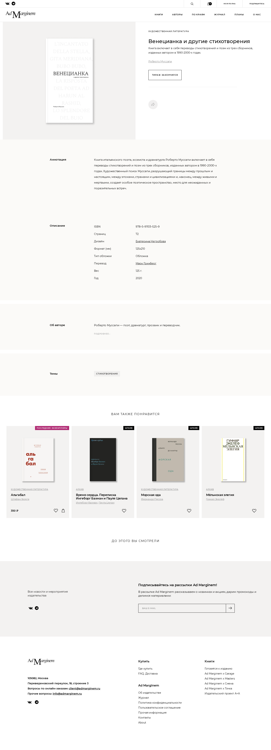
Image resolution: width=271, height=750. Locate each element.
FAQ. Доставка (148, 673)
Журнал (219, 14)
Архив (80, 489)
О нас (257, 14)
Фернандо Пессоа (152, 499)
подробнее (101, 334)
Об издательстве (149, 692)
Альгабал (18, 495)
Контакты (144, 717)
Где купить (145, 668)
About (142, 722)
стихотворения (107, 373)
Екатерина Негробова (151, 241)
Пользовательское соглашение (159, 707)
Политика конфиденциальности (160, 702)
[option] (38, 472)
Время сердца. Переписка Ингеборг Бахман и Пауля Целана (102, 496)
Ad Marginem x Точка (218, 688)
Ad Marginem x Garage (219, 673)
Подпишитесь (256, 4)
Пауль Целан (106, 502)
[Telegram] (37, 608)
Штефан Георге (20, 499)
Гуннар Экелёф (215, 499)
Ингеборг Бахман (87, 502)
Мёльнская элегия (220, 495)
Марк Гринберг (146, 263)
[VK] (31, 608)
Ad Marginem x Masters (220, 678)
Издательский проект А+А (222, 693)
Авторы (177, 14)
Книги (159, 14)
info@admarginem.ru (67, 693)
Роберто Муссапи (160, 61)
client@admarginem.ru (84, 688)
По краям (198, 14)
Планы (239, 14)
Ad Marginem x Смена (219, 683)
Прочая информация (152, 712)
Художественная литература (29, 489)
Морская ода (151, 495)
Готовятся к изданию (218, 668)
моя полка (230, 4)
